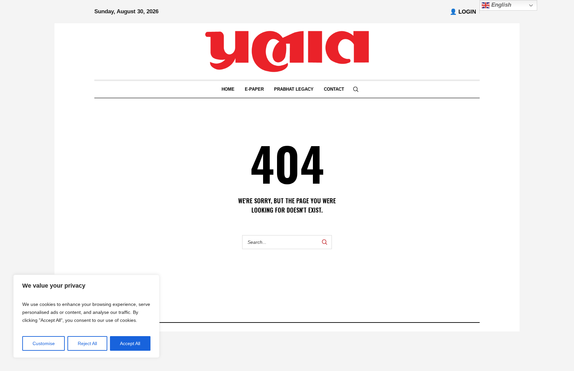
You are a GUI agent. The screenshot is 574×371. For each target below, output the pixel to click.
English (500, 5)
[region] (86, 316)
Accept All (130, 343)
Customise (44, 343)
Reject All (87, 343)
